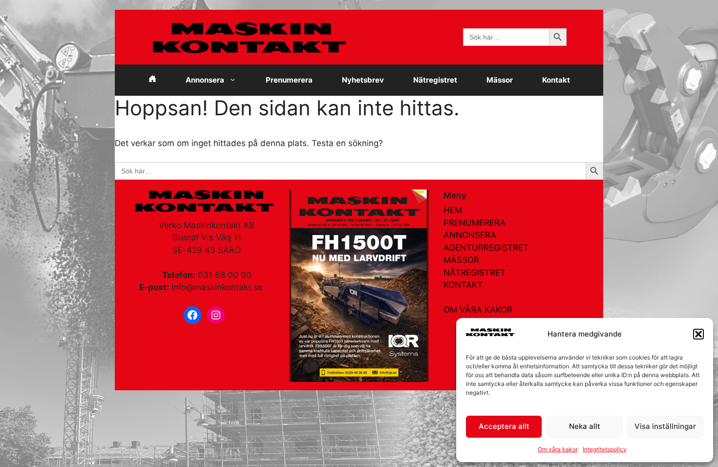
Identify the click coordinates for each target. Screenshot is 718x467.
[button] (698, 334)
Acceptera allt (504, 426)
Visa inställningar (665, 426)
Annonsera (205, 80)
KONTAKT (463, 285)
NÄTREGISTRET (474, 272)
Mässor (499, 80)
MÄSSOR (461, 260)
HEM (452, 210)
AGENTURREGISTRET (485, 248)
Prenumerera (289, 80)
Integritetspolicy (605, 449)
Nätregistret (435, 80)
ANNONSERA (469, 235)
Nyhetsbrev (363, 80)
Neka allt (584, 426)
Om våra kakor (558, 449)
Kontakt (556, 80)
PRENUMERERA (474, 223)
